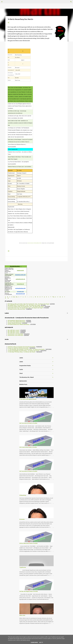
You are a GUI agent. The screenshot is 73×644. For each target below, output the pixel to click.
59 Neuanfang (22, 495)
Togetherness (22, 567)
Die (16, 297)
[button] (8, 23)
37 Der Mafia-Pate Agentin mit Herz (27, 399)
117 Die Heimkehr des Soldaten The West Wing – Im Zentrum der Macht (26, 349)
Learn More (34, 642)
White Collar (22, 615)
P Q (43, 297)
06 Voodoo (22, 519)
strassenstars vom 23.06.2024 (15, 334)
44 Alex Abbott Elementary (14, 323)
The (53, 297)
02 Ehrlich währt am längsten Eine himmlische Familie (21, 346)
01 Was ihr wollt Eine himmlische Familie (18, 348)
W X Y (62, 297)
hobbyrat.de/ (20, 270)
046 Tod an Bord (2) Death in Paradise (28, 423)
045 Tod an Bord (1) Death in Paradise (28, 471)
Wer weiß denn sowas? (13, 330)
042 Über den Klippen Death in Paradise (28, 591)
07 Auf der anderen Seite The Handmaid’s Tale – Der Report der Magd (26, 306)
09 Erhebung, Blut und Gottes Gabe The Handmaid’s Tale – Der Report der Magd (28, 304)
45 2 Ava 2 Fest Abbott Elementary (16, 321)
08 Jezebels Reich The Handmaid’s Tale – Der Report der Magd (24, 305)
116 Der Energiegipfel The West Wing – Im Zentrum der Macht (23, 350)
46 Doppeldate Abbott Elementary (16, 320)
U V (56, 297)
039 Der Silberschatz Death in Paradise (28, 543)
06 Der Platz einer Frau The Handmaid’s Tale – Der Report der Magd (25, 307)
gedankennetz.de (20, 279)
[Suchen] (71, 1)
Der (14, 297)
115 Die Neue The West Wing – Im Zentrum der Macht (21, 352)
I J (28, 297)
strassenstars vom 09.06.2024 (15, 335)
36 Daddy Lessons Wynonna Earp (16, 309)
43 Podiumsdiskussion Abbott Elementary (18, 324)
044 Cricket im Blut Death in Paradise (28, 447)
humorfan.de (20, 284)
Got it (41, 642)
